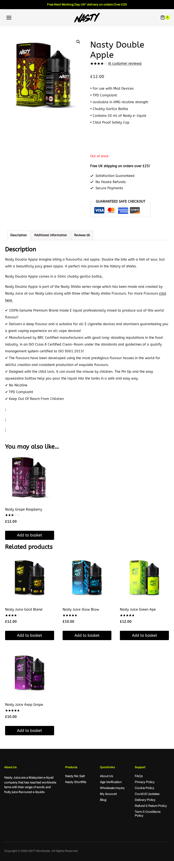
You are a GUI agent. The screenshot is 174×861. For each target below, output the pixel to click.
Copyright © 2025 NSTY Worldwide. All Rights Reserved (41, 851)
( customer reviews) (125, 63)
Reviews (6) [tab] (82, 235)
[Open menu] (9, 17)
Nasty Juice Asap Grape (24, 705)
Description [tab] (18, 235)
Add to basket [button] (29, 535)
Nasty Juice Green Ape (138, 609)
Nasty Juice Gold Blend (23, 609)
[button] (78, 42)
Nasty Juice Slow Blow (81, 609)
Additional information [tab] (50, 235)
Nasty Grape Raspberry (23, 509)
